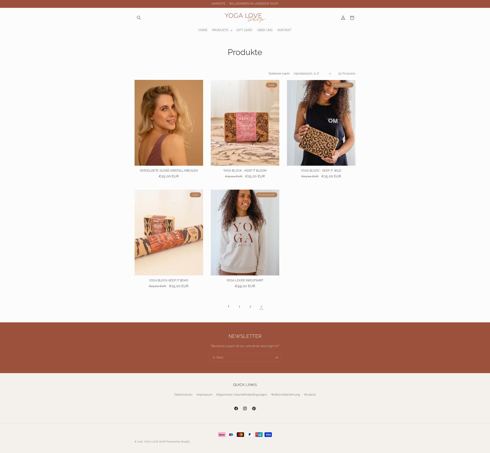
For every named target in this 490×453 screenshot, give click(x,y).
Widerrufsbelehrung (285, 394)
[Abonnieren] (276, 357)
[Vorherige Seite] (228, 306)
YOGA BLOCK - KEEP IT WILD (321, 170)
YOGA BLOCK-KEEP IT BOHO (169, 280)
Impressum (204, 394)
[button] (139, 17)
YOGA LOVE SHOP (155, 441)
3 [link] (261, 306)
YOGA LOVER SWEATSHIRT (245, 280)
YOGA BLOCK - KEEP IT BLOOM (244, 170)
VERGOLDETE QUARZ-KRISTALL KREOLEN (169, 170)
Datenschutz (184, 394)
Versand (309, 394)
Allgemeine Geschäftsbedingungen (241, 394)
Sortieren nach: (279, 73)
